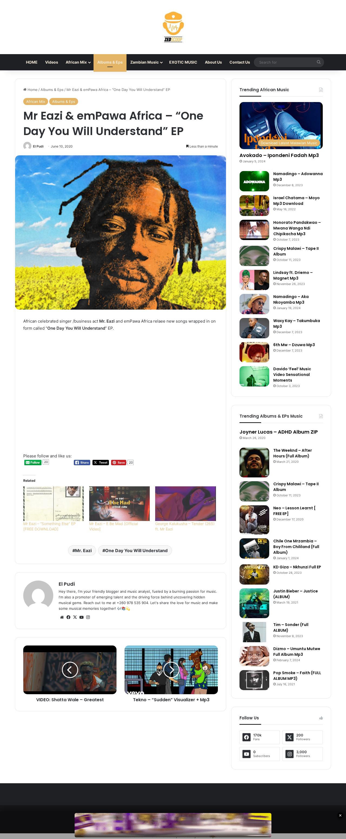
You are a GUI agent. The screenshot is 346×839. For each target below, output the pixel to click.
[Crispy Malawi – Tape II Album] (254, 256)
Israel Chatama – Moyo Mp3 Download (296, 200)
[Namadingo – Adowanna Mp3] (254, 181)
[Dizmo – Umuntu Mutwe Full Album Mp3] (254, 656)
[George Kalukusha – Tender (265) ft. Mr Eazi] (185, 503)
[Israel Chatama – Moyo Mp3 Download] (254, 205)
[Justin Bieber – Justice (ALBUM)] (254, 603)
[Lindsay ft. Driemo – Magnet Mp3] (254, 280)
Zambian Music (144, 62)
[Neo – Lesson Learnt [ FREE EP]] (254, 520)
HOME (32, 62)
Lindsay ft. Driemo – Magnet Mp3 (293, 275)
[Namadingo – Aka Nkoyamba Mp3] (254, 304)
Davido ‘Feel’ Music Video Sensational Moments (292, 374)
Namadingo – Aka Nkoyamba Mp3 (291, 299)
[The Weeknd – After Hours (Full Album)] (254, 462)
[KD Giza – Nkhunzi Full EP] (254, 574)
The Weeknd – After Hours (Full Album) (292, 453)
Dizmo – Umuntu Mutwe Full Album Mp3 (296, 651)
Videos (51, 62)
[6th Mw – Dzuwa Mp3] (254, 352)
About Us (213, 62)
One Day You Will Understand (136, 550)
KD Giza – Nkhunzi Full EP (297, 567)
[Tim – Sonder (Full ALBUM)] (254, 632)
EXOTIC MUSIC (183, 62)
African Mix (76, 62)
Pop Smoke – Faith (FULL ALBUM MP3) (297, 675)
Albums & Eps (110, 62)
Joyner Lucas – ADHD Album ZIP (278, 431)
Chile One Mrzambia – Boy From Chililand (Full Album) (296, 546)
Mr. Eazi (83, 550)
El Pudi (38, 146)
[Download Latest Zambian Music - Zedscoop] (173, 27)
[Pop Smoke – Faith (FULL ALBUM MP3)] (254, 680)
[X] (75, 617)
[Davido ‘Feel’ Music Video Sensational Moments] (254, 376)
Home (32, 89)
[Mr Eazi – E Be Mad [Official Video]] (119, 503)
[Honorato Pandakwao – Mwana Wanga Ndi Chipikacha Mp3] (254, 230)
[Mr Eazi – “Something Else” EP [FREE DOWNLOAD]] (53, 503)
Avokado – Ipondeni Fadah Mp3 (279, 155)
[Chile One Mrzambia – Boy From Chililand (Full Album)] (254, 548)
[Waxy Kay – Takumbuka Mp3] (254, 328)
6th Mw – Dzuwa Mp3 (294, 345)
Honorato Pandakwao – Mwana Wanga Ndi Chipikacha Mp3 (297, 228)
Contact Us (239, 62)
